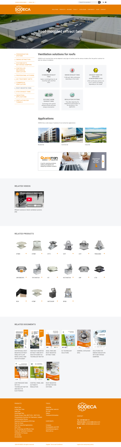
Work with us (49, 431)
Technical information (52, 415)
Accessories (18, 437)
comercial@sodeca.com (93, 422)
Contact (103, 9)
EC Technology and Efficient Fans (24, 429)
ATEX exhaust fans (23, 92)
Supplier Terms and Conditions (54, 444)
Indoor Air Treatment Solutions (23, 431)
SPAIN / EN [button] (31, 2)
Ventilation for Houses (21, 433)
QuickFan (48, 407)
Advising (69, 9)
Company (48, 425)
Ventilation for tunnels (22, 101)
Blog (97, 9)
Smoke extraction (23, 59)
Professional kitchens (25, 75)
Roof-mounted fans (23, 88)
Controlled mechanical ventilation (21, 70)
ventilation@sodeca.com (93, 424)
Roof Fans (17, 427)
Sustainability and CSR (52, 427)
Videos (48, 413)
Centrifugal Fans (19, 413)
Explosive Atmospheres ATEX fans (25, 421)
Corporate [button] (91, 9)
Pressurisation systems (22, 55)
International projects (52, 429)
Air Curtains (18, 435)
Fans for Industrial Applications (24, 425)
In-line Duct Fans (19, 409)
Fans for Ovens (19, 423)
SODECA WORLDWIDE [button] (20, 2)
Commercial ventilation (21, 83)
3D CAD (48, 411)
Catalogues (82, 9)
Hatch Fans (18, 407)
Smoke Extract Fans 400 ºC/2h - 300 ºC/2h (27, 415)
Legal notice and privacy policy (85, 444)
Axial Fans (17, 411)
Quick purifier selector (52, 409)
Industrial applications (21, 96)
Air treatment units (24, 79)
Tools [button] (75, 9)
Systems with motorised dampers (24, 64)
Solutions (55, 9)
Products (62, 9)
